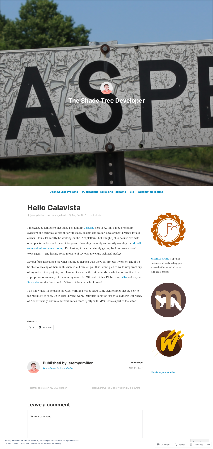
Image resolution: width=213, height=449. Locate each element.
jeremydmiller (37, 215)
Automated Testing (150, 191)
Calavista (89, 227)
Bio (132, 191)
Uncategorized (58, 215)
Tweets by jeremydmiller (163, 372)
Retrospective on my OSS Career (47, 388)
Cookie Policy (56, 443)
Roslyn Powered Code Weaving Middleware (116, 388)
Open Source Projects (64, 191)
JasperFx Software (160, 258)
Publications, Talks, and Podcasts (104, 191)
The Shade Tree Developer (106, 100)
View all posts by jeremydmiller (58, 367)
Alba (124, 277)
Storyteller (33, 282)
